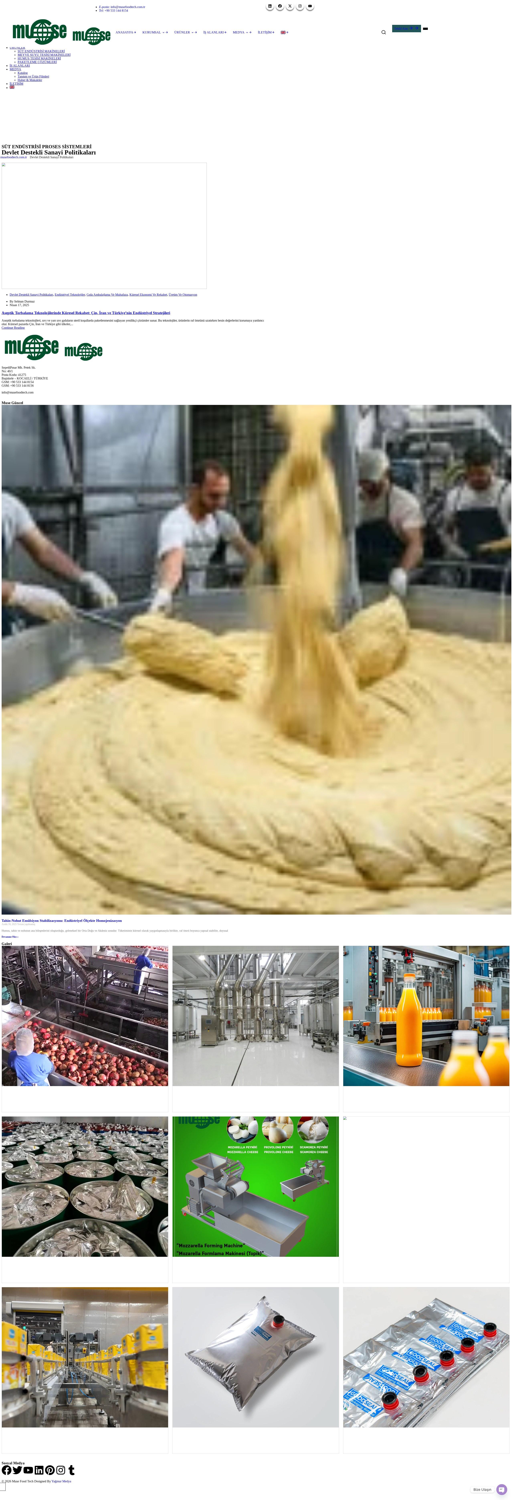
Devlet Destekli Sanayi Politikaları (31, 294)
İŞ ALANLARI (20, 65)
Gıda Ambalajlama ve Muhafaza (107, 294)
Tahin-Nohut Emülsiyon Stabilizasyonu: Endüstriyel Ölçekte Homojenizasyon (62, 921)
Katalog (23, 73)
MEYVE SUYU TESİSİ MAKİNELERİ (44, 54)
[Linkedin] (39, 1470)
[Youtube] (28, 1470)
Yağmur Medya (61, 1481)
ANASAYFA (124, 32)
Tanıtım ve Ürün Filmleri (33, 76)
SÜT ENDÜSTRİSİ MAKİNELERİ (41, 51)
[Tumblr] (72, 1470)
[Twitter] (17, 1470)
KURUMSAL (151, 32)
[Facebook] (7, 1470)
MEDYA (15, 69)
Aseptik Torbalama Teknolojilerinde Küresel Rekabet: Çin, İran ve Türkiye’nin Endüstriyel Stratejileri (86, 313)
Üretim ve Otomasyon (183, 294)
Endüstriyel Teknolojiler (70, 294)
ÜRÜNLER (17, 47)
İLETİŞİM (16, 83)
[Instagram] (61, 1470)
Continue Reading (13, 327)
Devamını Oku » (10, 936)
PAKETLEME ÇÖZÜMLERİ (37, 62)
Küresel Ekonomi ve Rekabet (148, 294)
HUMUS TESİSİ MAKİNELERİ (39, 58)
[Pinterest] (50, 1470)
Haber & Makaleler (30, 80)
